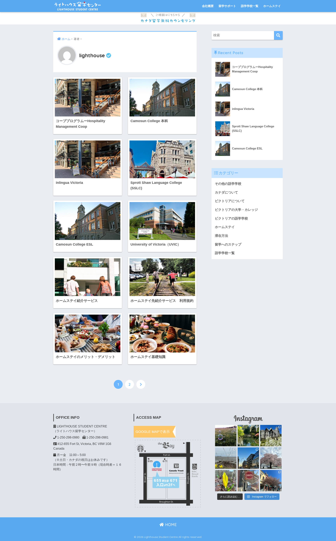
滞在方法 (221, 236)
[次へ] (140, 384)
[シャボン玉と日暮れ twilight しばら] (225, 435)
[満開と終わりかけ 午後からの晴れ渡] (271, 480)
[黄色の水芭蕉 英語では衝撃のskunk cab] (225, 480)
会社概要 (208, 6)
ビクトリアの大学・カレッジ (236, 210)
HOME (170, 524)
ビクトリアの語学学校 (231, 218)
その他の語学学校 (228, 184)
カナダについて (226, 192)
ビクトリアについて (230, 201)
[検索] (278, 35)
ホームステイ (272, 6)
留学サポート (227, 6)
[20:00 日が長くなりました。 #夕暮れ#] (248, 458)
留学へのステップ (228, 244)
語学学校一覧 (249, 6)
